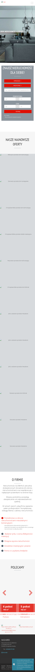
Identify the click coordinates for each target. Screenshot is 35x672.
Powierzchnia (17, 96)
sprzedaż (17, 81)
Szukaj (18, 111)
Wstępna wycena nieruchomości (17, 541)
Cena (17, 104)
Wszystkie (17, 85)
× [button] (33, 659)
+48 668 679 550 (10, 649)
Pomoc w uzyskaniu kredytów (15, 550)
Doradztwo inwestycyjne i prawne (17, 546)
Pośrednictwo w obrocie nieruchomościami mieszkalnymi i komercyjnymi (14, 520)
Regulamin (9, 665)
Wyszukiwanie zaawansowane (13, 117)
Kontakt (5, 652)
